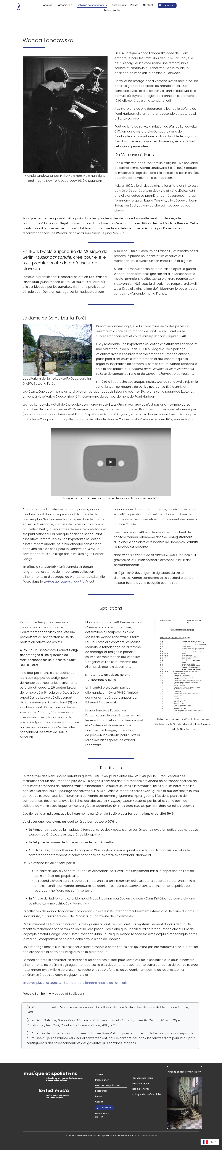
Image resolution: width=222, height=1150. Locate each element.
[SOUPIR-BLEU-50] (19, 4)
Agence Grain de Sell (146, 1135)
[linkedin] (102, 1117)
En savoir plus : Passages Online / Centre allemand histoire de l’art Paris (75, 983)
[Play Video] (111, 462)
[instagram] (96, 1117)
